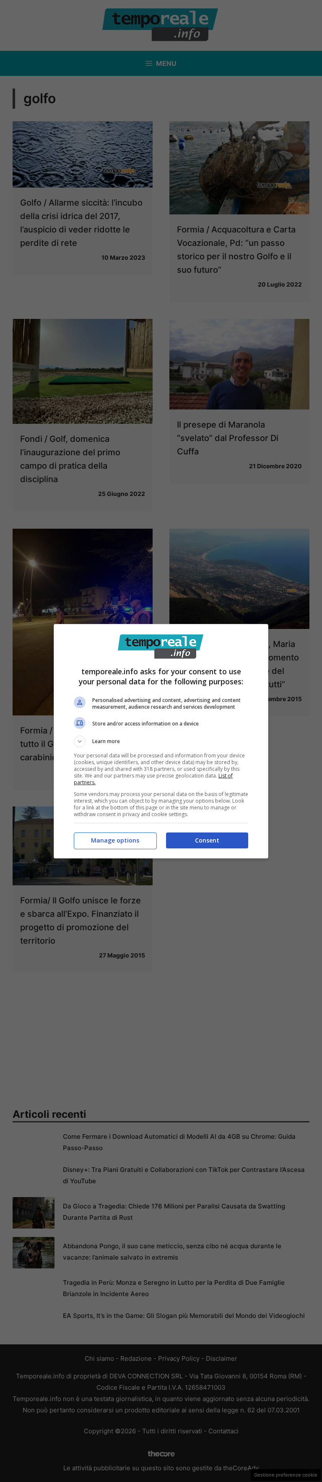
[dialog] (161, 741)
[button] (161, 741)
